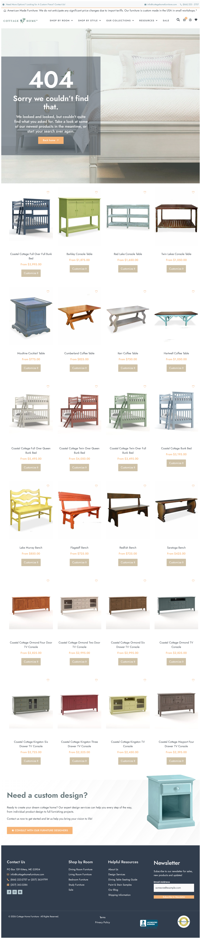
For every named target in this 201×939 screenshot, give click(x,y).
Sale (166, 20)
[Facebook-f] (9, 892)
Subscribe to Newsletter (174, 896)
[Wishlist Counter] (196, 19)
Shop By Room (60, 20)
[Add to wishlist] (48, 192)
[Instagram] (14, 892)
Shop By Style (88, 20)
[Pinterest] (20, 892)
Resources (146, 20)
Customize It (31, 273)
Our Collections (118, 20)
